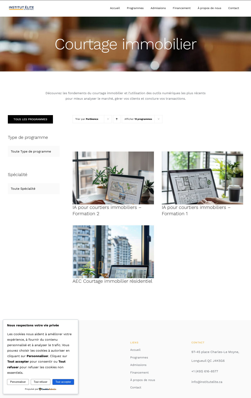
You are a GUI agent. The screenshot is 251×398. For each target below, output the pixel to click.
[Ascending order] (117, 119)
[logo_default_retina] (21, 6)
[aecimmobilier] (113, 227)
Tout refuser (40, 381)
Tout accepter (63, 381)
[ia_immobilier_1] (202, 153)
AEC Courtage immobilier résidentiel (112, 281)
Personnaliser (18, 381)
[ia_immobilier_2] (113, 153)
